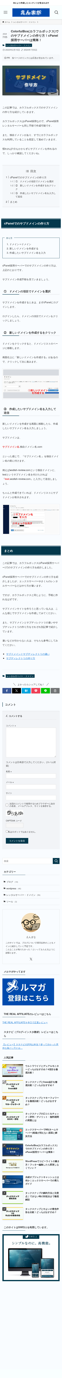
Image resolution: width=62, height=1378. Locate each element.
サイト (9, 793)
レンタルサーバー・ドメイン (18, 45)
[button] (6, 690)
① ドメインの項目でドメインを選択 (35, 181)
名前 (9, 771)
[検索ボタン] (56, 12)
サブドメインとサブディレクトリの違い (28, 654)
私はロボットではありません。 (22, 831)
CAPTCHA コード (14, 820)
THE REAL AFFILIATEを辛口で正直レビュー (25, 1022)
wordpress (13, 888)
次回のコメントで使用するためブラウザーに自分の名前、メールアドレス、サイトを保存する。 (32, 804)
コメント (11, 725)
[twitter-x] (31, 959)
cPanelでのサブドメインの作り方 (28, 177)
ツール (11, 901)
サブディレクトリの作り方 (20, 658)
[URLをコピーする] (55, 690)
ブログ (12, 881)
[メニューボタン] (5, 12)
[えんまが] (31, 12)
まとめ (13, 201)
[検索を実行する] (56, 861)
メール (10, 782)
